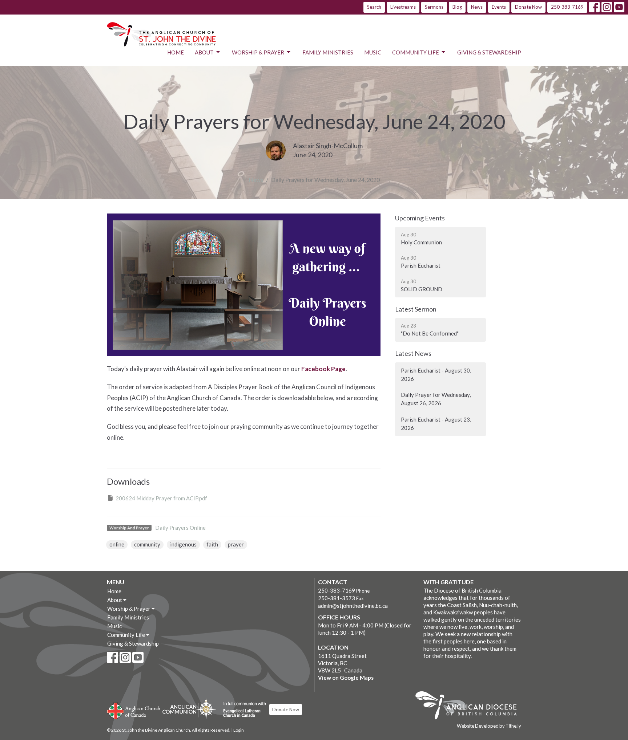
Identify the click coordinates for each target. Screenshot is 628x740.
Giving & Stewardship (489, 52)
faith (212, 544)
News (477, 7)
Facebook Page (323, 369)
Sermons (434, 7)
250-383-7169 (567, 7)
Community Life (415, 52)
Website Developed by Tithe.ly (489, 726)
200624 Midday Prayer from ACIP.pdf (161, 498)
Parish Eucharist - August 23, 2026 (436, 423)
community (147, 544)
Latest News (413, 353)
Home (175, 52)
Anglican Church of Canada (134, 710)
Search (374, 7)
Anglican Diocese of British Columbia (470, 706)
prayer (236, 544)
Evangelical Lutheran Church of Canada (241, 710)
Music (372, 52)
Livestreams (403, 7)
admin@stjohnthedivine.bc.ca (353, 605)
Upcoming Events (420, 218)
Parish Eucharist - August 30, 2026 (436, 374)
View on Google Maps (346, 677)
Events (499, 7)
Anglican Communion (189, 708)
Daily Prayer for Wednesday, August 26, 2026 (436, 398)
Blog (457, 7)
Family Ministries (327, 52)
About (204, 52)
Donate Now (528, 7)
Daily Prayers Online (180, 527)
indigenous (183, 544)
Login (238, 730)
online (116, 544)
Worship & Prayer (258, 52)
